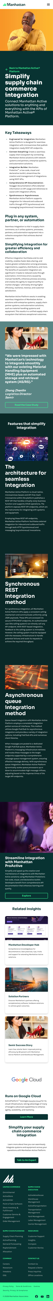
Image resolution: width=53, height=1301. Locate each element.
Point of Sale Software (12, 1204)
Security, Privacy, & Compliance (15, 1290)
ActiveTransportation (37, 1206)
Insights (31, 1240)
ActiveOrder (8, 1200)
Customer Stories (36, 1248)
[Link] (36, 1296)
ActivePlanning (9, 1240)
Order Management (11, 1221)
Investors (7, 1271)
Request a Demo (35, 1268)
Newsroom (7, 1268)
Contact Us (33, 1264)
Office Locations (35, 1275)
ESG (4, 1275)
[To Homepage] (8, 1178)
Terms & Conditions (23, 1286)
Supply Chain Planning (13, 1236)
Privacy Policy (8, 1286)
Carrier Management (37, 1224)
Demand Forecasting (12, 1244)
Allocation (7, 1251)
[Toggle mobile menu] (48, 4)
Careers (6, 1264)
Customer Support (36, 1236)
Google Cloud (35, 1101)
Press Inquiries (34, 1271)
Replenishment (9, 1248)
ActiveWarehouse (36, 1195)
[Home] (14, 4)
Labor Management (37, 1220)
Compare (32, 1244)
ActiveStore (8, 1196)
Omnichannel (9, 1192)
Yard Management (36, 1216)
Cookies (37, 1286)
